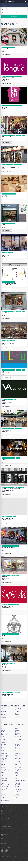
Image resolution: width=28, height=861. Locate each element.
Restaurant (4, 5)
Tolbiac (2, 794)
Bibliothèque (18, 733)
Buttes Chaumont (5, 738)
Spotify (4, 842)
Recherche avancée (5, 800)
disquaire (17, 714)
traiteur (17, 711)
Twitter (5, 839)
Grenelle (17, 756)
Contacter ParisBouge (6, 819)
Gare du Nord (18, 753)
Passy (16, 777)
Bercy (2, 733)
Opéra (16, 775)
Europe (16, 750)
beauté (2, 713)
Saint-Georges (4, 788)
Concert (16, 5)
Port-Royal (17, 783)
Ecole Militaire (4, 749)
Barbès (16, 728)
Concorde (17, 744)
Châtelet (3, 742)
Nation (16, 772)
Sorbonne (17, 791)
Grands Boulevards (5, 756)
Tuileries (3, 797)
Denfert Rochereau (19, 747)
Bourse (2, 736)
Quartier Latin (4, 786)
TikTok (4, 840)
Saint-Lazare (4, 789)
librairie (3, 714)
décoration (17, 710)
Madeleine (3, 764)
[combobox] (15, 9)
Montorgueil (4, 769)
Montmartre (18, 767)
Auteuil (2, 728)
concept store (18, 708)
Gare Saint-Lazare (5, 755)
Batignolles (18, 730)
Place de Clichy (4, 780)
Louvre (2, 763)
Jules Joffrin (4, 761)
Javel (16, 759)
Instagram (5, 835)
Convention (3, 745)
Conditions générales (6, 826)
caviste (2, 716)
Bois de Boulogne (5, 734)
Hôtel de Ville (4, 758)
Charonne (17, 741)
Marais (2, 766)
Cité (16, 742)
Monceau (3, 767)
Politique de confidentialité (7, 828)
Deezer (4, 843)
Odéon (2, 775)
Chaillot (3, 739)
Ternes (16, 792)
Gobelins (17, 755)
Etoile (2, 750)
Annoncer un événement (6, 810)
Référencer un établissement (8, 812)
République (17, 786)
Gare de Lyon (4, 753)
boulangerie (18, 716)
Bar (8, 5)
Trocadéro (17, 795)
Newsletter (5, 834)
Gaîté (2, 752)
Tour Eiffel (17, 794)
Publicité (3, 813)
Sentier (2, 791)
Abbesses (3, 727)
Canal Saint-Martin (19, 738)
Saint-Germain (18, 788)
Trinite (2, 795)
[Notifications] (22, 1)
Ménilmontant (18, 766)
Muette (2, 772)
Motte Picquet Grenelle (6, 770)
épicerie (3, 708)
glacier (16, 713)
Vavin (2, 799)
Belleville (17, 731)
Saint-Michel (18, 789)
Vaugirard (17, 797)
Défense (3, 747)
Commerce (3, 744)
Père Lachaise (4, 778)
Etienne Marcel (18, 749)
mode (2, 710)
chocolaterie (4, 717)
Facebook (5, 837)
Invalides (3, 759)
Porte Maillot (18, 784)
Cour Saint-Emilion (19, 745)
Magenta (17, 764)
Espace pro (3, 808)
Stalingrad (3, 792)
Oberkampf (17, 774)
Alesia (16, 727)
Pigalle (16, 778)
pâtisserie (3, 711)
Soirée (12, 5)
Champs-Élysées (5, 741)
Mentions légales (5, 825)
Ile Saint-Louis (18, 758)
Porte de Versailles (5, 784)
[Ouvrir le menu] (2, 1)
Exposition (22, 5)
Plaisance (3, 783)
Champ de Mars (18, 739)
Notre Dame (4, 774)
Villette (17, 799)
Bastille (3, 730)
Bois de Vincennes (19, 734)
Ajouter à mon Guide (7, 54)
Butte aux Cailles (19, 736)
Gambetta (17, 752)
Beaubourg (3, 731)
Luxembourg (18, 763)
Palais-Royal (4, 777)
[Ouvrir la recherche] (26, 1)
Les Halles (17, 761)
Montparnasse (18, 769)
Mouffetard (17, 770)
